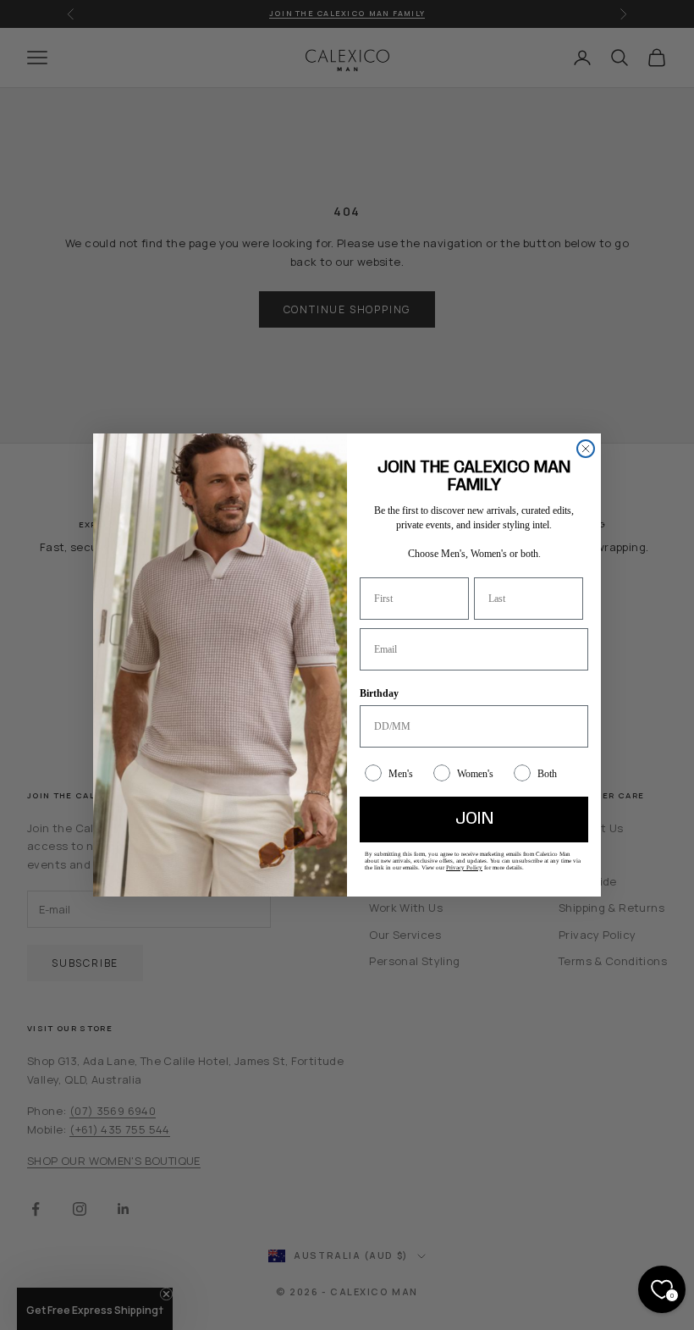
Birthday (379, 693)
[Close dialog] (585, 448)
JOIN (474, 819)
